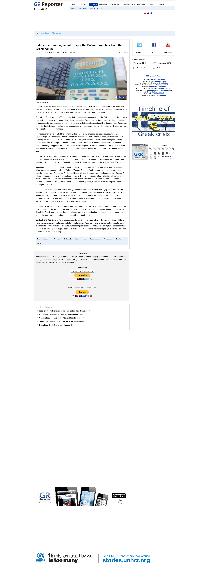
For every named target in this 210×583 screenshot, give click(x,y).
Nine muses (103, 4)
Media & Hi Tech (129, 4)
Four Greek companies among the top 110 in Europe (60, 315)
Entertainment (115, 4)
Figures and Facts (95, 8)
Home (42, 33)
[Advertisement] (86, 23)
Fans (154, 53)
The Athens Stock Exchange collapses (55, 325)
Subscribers (168, 53)
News (74, 4)
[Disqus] (82, 372)
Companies (83, 8)
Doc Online (141, 4)
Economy (93, 4)
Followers (139, 53)
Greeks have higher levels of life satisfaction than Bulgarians (64, 311)
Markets (73, 8)
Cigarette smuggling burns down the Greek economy (60, 322)
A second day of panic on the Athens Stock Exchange (61, 318)
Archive (161, 4)
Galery (121, 97)
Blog (151, 4)
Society (83, 4)
